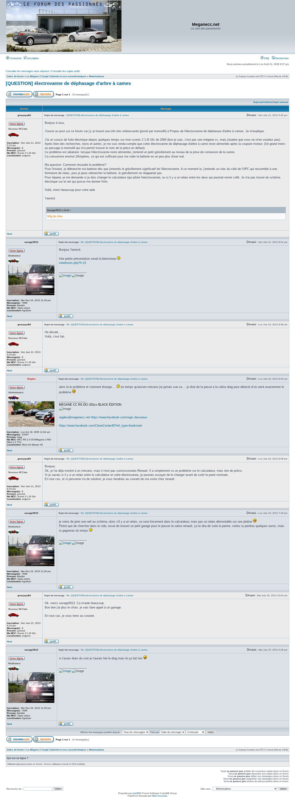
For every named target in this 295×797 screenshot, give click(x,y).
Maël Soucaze (159, 795)
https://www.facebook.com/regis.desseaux (119, 417)
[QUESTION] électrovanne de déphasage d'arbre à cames (68, 83)
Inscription (33, 58)
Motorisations (96, 76)
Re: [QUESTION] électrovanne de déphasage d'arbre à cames (114, 242)
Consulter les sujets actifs (65, 71)
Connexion (15, 58)
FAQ (266, 58)
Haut (9, 234)
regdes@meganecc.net (74, 417)
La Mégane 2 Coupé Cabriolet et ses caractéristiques (56, 76)
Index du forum (15, 76)
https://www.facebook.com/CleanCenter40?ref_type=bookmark (100, 425)
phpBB (136, 793)
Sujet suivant (280, 102)
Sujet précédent (262, 102)
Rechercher (282, 58)
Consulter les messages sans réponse (27, 71)
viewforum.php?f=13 (72, 263)
